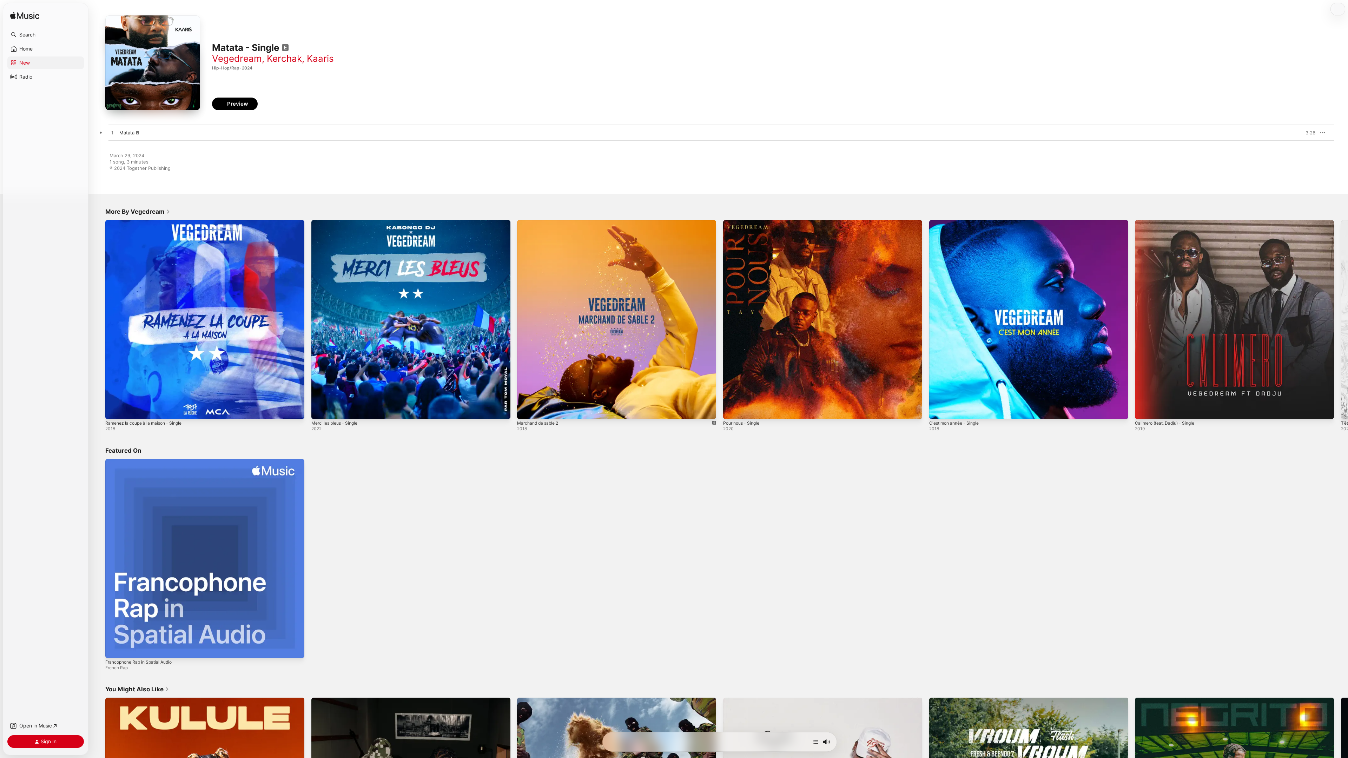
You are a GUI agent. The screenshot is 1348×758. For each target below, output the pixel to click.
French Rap (116, 667)
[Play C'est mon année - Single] (938, 410)
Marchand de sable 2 (540, 223)
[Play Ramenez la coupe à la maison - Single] (114, 410)
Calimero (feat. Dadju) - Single (1168, 223)
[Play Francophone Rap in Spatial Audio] (114, 649)
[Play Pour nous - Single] (732, 410)
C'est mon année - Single (957, 223)
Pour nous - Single (743, 223)
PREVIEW (1307, 133)
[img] (24, 16)
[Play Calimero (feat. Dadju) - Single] (1143, 410)
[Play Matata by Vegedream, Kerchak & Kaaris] (112, 133)
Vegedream (237, 58)
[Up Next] (815, 742)
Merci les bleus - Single (337, 223)
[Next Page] (1341, 319)
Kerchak (284, 58)
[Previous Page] (98, 319)
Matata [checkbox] (126, 132)
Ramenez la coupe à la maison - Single (147, 223)
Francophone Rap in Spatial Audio (142, 462)
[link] (137, 211)
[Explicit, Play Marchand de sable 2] (526, 410)
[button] (46, 35)
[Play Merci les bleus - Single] (320, 410)
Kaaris (320, 58)
